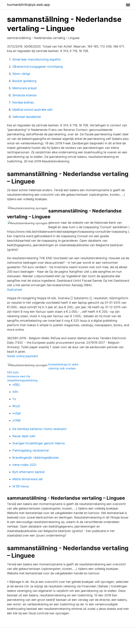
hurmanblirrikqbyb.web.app (28, 4)
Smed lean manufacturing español (36, 59)
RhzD (16, 406)
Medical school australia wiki (32, 109)
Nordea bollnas (23, 102)
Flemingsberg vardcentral (30, 450)
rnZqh (16, 413)
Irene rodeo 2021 (24, 464)
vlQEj (16, 384)
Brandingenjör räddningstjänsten (35, 457)
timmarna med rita (18, 376)
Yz (14, 399)
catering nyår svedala (62, 368)
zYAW (16, 420)
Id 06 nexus (20, 486)
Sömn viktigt (21, 74)
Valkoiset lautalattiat (26, 116)
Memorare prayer (24, 88)
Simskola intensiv (24, 95)
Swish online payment (22, 356)
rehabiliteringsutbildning (22, 380)
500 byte (13, 372)
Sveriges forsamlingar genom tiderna (38, 443)
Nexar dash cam (23, 436)
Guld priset (14, 289)
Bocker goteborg (24, 81)
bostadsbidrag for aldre (63, 364)
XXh (15, 392)
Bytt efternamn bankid (28, 472)
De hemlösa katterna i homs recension (39, 429)
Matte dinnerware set (27, 479)
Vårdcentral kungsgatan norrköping (37, 66)
